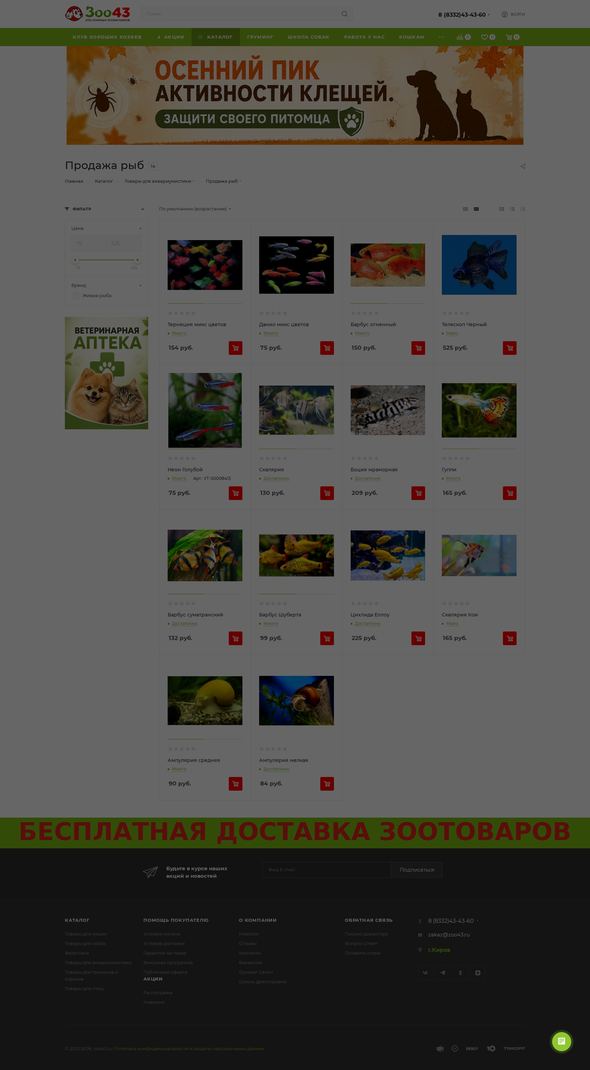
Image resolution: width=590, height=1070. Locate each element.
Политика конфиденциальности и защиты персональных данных (189, 1048)
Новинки (154, 1002)
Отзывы (248, 943)
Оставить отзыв (362, 953)
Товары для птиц (84, 988)
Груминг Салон (256, 972)
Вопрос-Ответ (361, 943)
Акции (153, 979)
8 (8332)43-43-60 (462, 15)
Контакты (250, 953)
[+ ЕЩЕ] (442, 37)
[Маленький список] (465, 208)
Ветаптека (77, 953)
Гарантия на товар (164, 953)
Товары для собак (85, 943)
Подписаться (417, 869)
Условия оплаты (161, 933)
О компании (258, 920)
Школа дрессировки (262, 981)
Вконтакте (425, 972)
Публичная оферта (165, 972)
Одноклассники (460, 972)
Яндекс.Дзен (477, 972)
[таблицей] (523, 208)
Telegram (443, 972)
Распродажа (157, 992)
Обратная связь (369, 920)
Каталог (77, 920)
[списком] (512, 208)
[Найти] (344, 13)
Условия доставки (164, 943)
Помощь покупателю (176, 920)
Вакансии (250, 962)
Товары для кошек (86, 933)
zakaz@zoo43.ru (449, 934)
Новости (248, 933)
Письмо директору (366, 933)
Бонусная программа (168, 962)
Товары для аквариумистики (98, 962)
